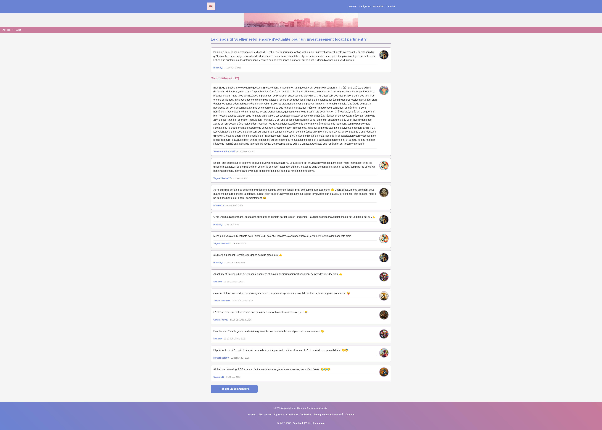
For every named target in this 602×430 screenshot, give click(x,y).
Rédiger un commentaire (234, 389)
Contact (391, 6)
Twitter (309, 423)
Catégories (365, 6)
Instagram (319, 423)
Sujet (18, 30)
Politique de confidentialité (328, 414)
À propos (279, 414)
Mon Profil (378, 6)
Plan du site (265, 414)
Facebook (298, 423)
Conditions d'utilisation (299, 414)
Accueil (352, 6)
